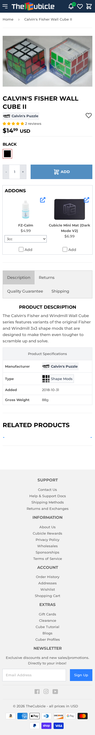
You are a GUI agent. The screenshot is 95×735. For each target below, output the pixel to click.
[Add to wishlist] (88, 115)
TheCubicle (36, 706)
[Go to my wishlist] (79, 6)
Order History (47, 577)
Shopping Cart (47, 596)
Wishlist (47, 589)
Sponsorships (47, 552)
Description (18, 277)
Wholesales (47, 546)
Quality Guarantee (25, 291)
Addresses (47, 583)
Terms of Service (47, 558)
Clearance (47, 620)
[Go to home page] (33, 6)
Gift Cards (47, 614)
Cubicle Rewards (47, 533)
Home (8, 19)
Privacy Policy (47, 539)
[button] (14, 123)
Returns (47, 277)
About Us (47, 527)
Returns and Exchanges (48, 508)
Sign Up (81, 675)
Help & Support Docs (47, 496)
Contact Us (47, 489)
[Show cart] (88, 6)
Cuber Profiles (47, 639)
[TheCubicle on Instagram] (46, 692)
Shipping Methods (47, 502)
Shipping (60, 291)
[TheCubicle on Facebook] (37, 692)
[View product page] (42, 200)
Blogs (47, 633)
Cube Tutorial (47, 627)
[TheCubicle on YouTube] (55, 692)
